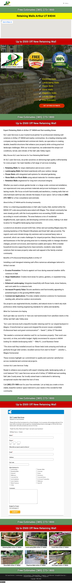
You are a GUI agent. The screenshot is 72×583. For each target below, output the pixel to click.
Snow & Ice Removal (28, 576)
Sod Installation (27, 575)
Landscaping (19, 575)
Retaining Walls (36, 575)
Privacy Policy (38, 576)
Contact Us (45, 576)
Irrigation (44, 575)
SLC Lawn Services (9, 575)
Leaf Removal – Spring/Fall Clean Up (56, 575)
